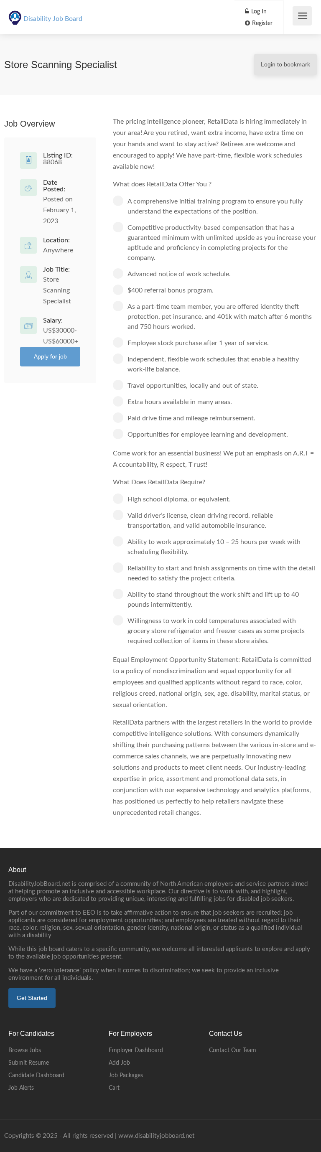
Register (261, 23)
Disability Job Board (52, 18)
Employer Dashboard (136, 1050)
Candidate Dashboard (36, 1075)
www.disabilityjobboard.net (156, 1136)
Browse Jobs (24, 1050)
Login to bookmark (285, 64)
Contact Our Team (232, 1050)
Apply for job (50, 356)
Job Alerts (21, 1088)
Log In (258, 12)
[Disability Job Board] (15, 13)
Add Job (119, 1063)
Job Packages (126, 1075)
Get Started (32, 997)
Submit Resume (28, 1063)
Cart (114, 1088)
